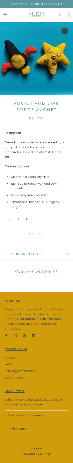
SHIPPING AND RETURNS (24, 254)
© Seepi (37, 448)
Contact (11, 357)
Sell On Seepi (14, 377)
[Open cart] (67, 15)
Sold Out (36, 233)
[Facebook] (6, 335)
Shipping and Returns (20, 371)
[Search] (61, 15)
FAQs (8, 364)
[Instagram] (15, 335)
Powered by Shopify (36, 454)
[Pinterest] (24, 335)
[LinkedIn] (33, 335)
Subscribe (18, 429)
